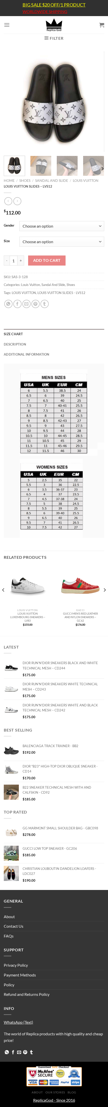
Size (7, 241)
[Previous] (12, 102)
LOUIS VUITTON (24, 293)
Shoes (24, 181)
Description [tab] (15, 344)
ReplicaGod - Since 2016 (54, 1100)
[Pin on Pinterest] (35, 304)
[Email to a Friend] (26, 304)
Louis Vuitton (85, 181)
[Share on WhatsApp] (8, 304)
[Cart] (101, 24)
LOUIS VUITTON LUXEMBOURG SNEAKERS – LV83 (27, 617)
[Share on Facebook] (17, 304)
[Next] (95, 102)
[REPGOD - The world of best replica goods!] (54, 24)
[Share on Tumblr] (44, 304)
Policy (9, 984)
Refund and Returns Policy (26, 994)
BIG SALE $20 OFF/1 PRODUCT (54, 5)
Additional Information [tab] (26, 354)
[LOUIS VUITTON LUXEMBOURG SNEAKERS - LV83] (27, 585)
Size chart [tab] (13, 334)
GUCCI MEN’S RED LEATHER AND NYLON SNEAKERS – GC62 (80, 617)
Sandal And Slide (51, 181)
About (9, 916)
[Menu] (7, 25)
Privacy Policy (16, 965)
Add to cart (47, 260)
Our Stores (55, 1092)
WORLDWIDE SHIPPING (45, 11)
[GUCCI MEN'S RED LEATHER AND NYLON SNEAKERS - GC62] (80, 585)
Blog (72, 1092)
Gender (9, 225)
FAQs (9, 935)
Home (9, 181)
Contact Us (13, 926)
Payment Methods (20, 974)
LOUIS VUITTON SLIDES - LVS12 (61, 293)
